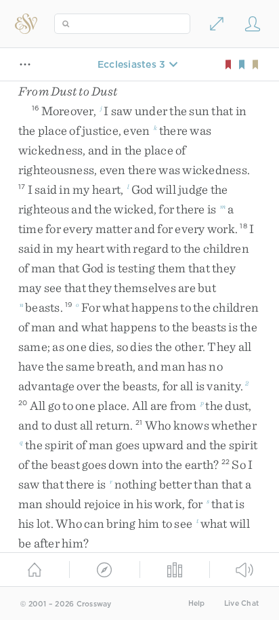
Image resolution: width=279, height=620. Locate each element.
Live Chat (241, 603)
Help (196, 603)
